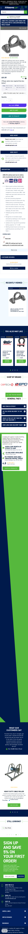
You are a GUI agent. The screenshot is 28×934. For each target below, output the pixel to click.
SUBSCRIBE (21, 876)
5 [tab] (16, 835)
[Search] (25, 12)
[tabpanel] (18, 301)
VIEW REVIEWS (14, 805)
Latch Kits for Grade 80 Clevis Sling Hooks (7, 353)
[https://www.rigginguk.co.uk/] (11, 7)
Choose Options (7, 361)
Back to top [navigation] (14, 250)
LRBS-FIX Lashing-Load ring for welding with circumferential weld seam (17, 310)
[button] (6, 58)
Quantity (4, 97)
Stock (23, 78)
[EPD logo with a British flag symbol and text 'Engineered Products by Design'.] (21, 384)
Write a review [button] (14, 268)
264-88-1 (24, 28)
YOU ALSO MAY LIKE (14, 331)
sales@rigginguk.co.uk (10, 898)
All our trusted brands (14, 395)
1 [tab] (10, 370)
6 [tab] (18, 835)
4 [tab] (17, 370)
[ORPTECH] (7, 384)
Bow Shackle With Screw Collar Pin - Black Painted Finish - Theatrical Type (21, 353)
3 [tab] (15, 370)
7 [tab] (21, 835)
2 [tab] (13, 370)
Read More (8, 73)
